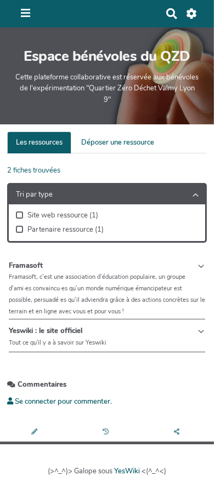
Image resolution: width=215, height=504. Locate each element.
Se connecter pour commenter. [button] (62, 401)
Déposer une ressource (117, 142)
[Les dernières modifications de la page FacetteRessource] (107, 432)
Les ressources (39, 142)
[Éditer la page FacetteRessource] (35, 432)
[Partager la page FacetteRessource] (178, 432)
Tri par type (34, 194)
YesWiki (127, 471)
